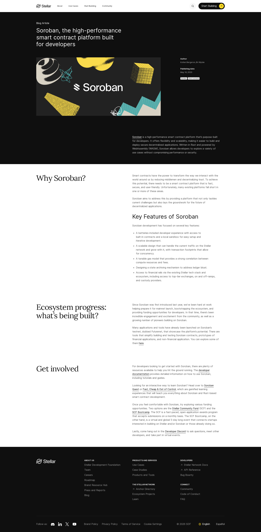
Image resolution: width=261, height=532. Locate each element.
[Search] (192, 6)
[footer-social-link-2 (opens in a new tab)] (67, 524)
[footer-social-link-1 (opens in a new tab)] (60, 524)
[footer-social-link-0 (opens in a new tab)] (53, 524)
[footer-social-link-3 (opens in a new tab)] (74, 524)
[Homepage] (46, 461)
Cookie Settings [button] (153, 524)
